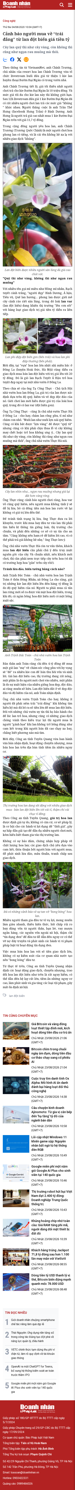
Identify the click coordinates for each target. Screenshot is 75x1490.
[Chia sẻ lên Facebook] (12, 59)
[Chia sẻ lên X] (19, 59)
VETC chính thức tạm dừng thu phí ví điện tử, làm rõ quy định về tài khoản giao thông (33, 1354)
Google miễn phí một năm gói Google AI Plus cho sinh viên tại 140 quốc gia (50, 1171)
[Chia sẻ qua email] (26, 59)
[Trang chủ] (37, 1408)
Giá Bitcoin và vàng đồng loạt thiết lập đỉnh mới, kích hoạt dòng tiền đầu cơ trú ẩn (51, 1028)
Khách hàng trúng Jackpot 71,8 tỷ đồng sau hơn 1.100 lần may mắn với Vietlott (50, 1254)
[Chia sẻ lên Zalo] (5, 59)
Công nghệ (9, 21)
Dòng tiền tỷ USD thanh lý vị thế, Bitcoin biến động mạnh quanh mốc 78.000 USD (51, 1279)
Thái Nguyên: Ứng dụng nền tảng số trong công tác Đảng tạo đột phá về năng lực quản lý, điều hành (32, 1337)
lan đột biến (37, 374)
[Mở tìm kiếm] (62, 5)
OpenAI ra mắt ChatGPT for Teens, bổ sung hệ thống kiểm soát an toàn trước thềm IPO (32, 1371)
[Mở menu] (70, 5)
